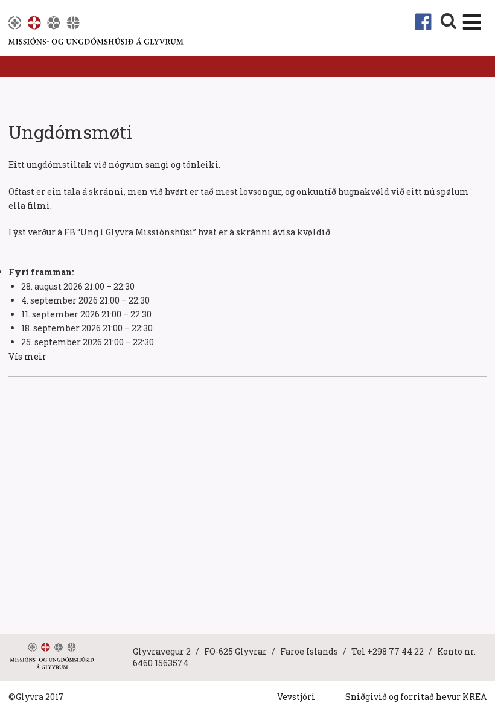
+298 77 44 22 (395, 651)
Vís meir (27, 356)
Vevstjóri (296, 696)
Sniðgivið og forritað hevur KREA (416, 696)
